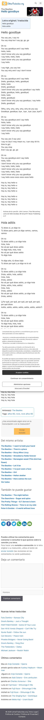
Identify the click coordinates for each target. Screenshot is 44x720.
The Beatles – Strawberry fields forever (18, 456)
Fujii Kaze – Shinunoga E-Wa (21, 685)
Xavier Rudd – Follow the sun (13, 632)
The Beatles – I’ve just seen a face (16, 469)
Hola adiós (6, 26)
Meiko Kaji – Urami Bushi (22, 699)
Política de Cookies (12, 714)
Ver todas (5, 482)
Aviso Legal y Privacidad (22, 388)
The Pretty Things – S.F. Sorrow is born (18, 502)
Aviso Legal (33, 712)
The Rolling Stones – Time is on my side (18, 505)
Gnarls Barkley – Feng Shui (12, 643)
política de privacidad (13, 368)
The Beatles (17, 410)
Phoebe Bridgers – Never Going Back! (17, 639)
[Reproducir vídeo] (35, 11)
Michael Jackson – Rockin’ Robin (15, 650)
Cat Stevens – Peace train (12, 636)
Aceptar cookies (22, 372)
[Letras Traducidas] (13, 3)
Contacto (22, 717)
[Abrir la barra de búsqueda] (35, 3)
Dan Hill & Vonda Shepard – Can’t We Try (18, 629)
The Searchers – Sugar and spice (15, 498)
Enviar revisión (22, 431)
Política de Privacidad (29, 714)
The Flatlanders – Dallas (11, 647)
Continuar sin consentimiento (22, 378)
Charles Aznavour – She (21, 681)
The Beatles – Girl (9, 472)
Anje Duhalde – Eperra (17, 664)
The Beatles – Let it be (11, 466)
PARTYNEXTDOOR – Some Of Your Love (18, 625)
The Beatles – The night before (14, 495)
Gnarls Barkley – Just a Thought (14, 621)
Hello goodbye (8, 24)
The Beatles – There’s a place (14, 449)
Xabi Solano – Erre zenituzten (24, 678)
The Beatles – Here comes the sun (16, 479)
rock (18, 414)
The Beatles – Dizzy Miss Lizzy (15, 452)
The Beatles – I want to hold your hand (18, 446)
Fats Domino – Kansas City (12, 618)
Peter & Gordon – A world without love (18, 508)
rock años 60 (27, 414)
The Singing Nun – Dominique (24, 696)
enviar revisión (7, 551)
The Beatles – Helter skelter (13, 475)
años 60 (11, 414)
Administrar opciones (22, 384)
